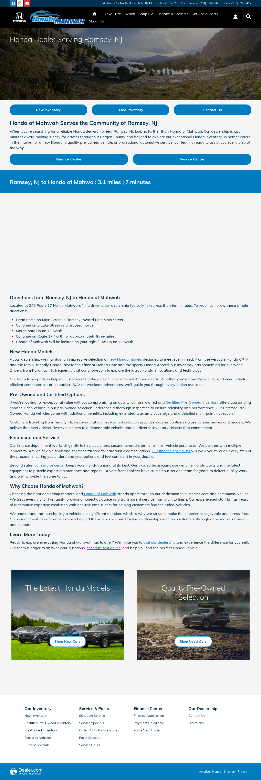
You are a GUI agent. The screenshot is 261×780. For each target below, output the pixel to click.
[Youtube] (27, 3)
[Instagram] (20, 3)
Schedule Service (92, 715)
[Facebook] (13, 3)
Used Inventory (130, 110)
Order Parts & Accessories (99, 730)
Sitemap (229, 771)
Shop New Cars (68, 641)
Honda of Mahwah (99, 493)
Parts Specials (90, 738)
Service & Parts (205, 13)
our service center (50, 465)
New (108, 13)
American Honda (210, 771)
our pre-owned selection (118, 422)
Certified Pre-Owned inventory (192, 402)
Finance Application (149, 715)
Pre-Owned (125, 13)
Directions (196, 723)
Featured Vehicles (38, 738)
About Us (96, 21)
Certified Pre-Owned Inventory (47, 723)
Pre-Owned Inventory (40, 730)
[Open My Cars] (234, 17)
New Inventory (48, 110)
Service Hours (89, 745)
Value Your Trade (147, 730)
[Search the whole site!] (248, 17)
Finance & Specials (172, 13)
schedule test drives (104, 548)
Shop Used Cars (193, 641)
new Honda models (125, 359)
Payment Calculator (149, 723)
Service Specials (91, 723)
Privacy (242, 771)
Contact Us (212, 110)
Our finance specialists (171, 451)
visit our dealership (159, 542)
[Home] (19, 17)
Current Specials (37, 745)
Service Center (192, 159)
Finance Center (69, 159)
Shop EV (145, 13)
